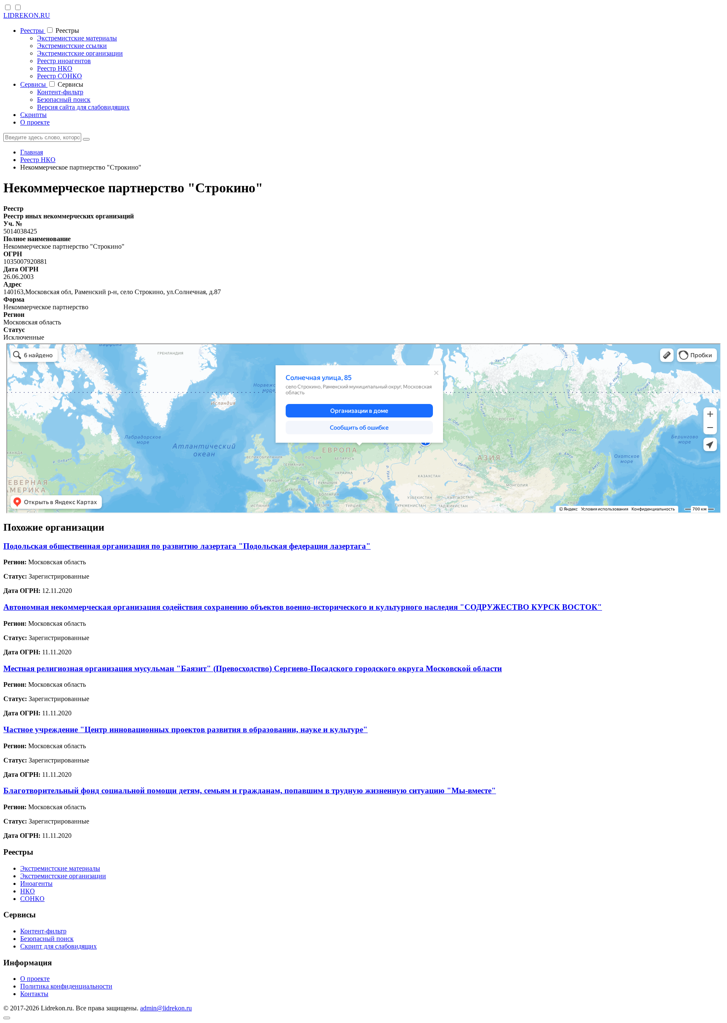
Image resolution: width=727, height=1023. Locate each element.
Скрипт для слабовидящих (58, 946)
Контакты (34, 993)
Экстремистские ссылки (72, 45)
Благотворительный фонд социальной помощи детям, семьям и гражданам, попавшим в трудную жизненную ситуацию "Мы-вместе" (249, 790)
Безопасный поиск (63, 99)
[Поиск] (86, 139)
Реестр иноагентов (64, 60)
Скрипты (33, 114)
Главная (31, 152)
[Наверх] (6, 1018)
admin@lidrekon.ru (166, 1008)
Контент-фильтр (60, 92)
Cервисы (34, 84)
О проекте (35, 122)
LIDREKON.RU (26, 15)
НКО (27, 891)
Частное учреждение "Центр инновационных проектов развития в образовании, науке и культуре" (185, 729)
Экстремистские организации (80, 53)
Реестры (32, 30)
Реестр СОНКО (59, 76)
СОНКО (32, 898)
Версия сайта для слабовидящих (83, 107)
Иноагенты (36, 883)
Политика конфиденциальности (66, 986)
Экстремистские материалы (77, 38)
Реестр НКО (54, 68)
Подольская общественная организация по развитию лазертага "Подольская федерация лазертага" (187, 546)
